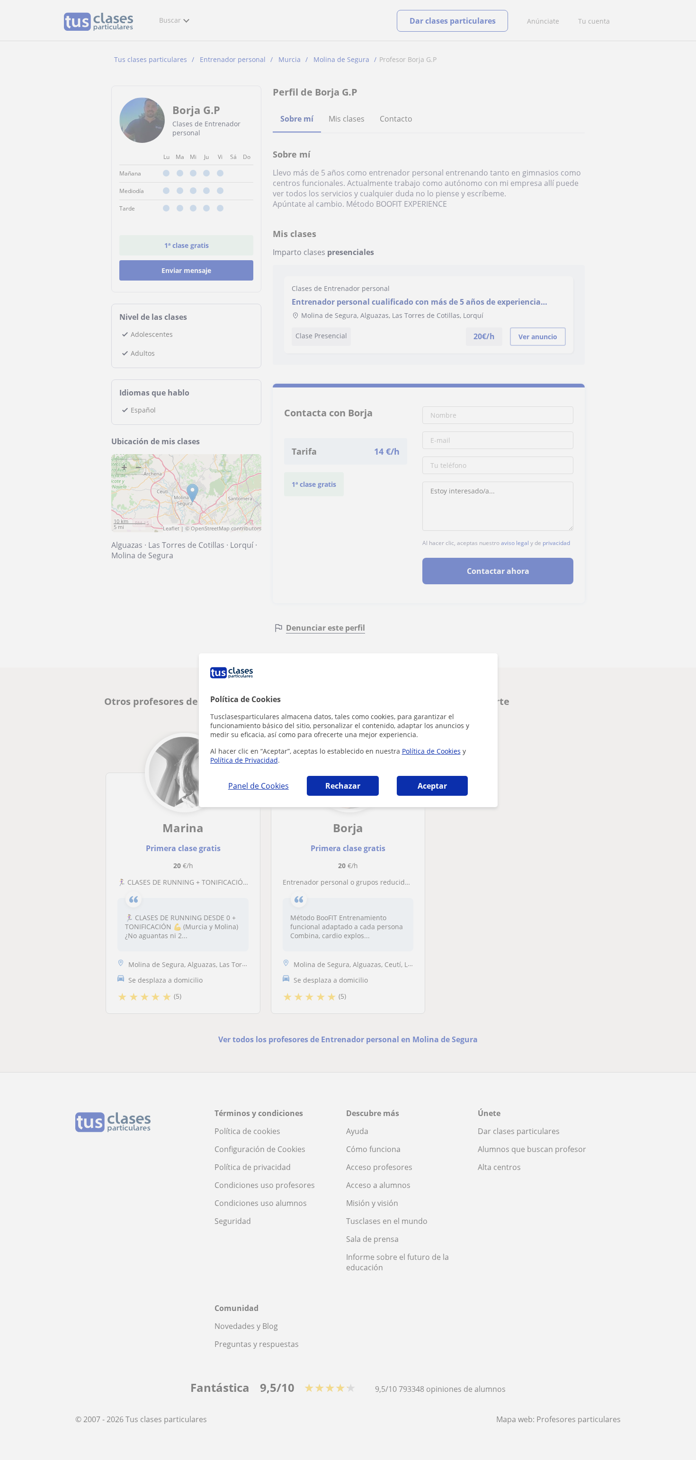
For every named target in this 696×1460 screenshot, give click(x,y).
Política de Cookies (431, 751)
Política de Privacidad (244, 760)
